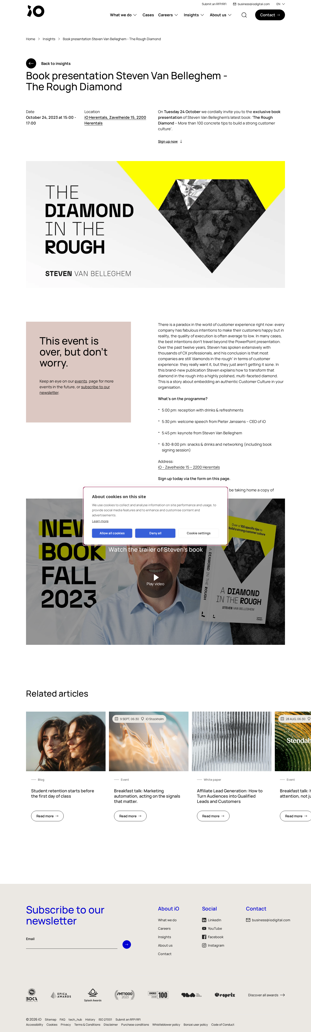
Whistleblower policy (166, 1024)
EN (278, 4)
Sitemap (50, 1019)
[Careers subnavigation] (176, 15)
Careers (165, 14)
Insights (191, 14)
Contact (165, 953)
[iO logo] (36, 11)
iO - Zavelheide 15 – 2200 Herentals (189, 467)
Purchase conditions (135, 1024)
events (81, 381)
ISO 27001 (105, 1019)
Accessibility (34, 1024)
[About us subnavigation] (229, 15)
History (90, 1019)
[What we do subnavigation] (135, 15)
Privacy (66, 1024)
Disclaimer (111, 1024)
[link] (66, 769)
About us (218, 14)
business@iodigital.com (254, 4)
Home (30, 39)
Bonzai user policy (196, 1024)
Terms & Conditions (87, 1024)
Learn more (100, 521)
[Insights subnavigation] (202, 15)
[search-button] (244, 15)
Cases (148, 14)
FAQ (62, 1019)
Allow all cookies (112, 533)
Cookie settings (199, 533)
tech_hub (75, 1019)
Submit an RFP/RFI (214, 4)
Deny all (155, 533)
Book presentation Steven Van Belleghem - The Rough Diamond (112, 39)
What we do (121, 14)
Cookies (52, 1024)
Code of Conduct (222, 1024)
